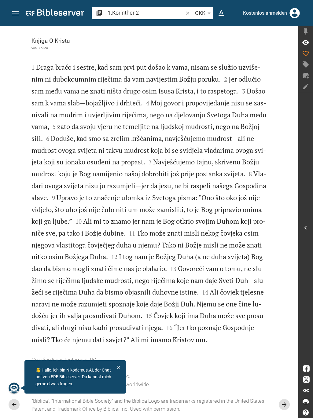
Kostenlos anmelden (265, 13)
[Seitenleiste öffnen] (305, 227)
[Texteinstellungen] (221, 13)
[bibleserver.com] (55, 13)
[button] (15, 13)
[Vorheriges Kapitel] (14, 404)
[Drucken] (305, 401)
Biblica (43, 48)
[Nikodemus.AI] (14, 388)
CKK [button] (200, 13)
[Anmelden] (295, 13)
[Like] (305, 53)
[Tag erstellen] (305, 64)
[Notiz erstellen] (305, 86)
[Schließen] (118, 367)
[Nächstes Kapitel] (284, 404)
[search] (146, 12)
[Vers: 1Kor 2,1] (305, 42)
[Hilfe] (305, 412)
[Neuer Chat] (305, 75)
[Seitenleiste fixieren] (305, 31)
